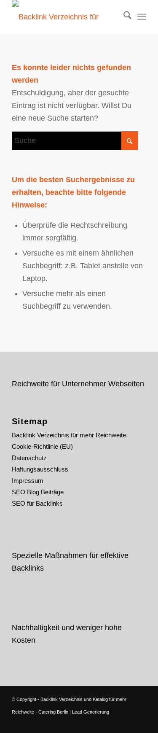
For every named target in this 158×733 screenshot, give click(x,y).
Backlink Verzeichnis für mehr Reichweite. (70, 435)
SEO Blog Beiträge (38, 492)
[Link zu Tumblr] (140, 722)
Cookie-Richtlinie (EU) (42, 446)
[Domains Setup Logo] (65, 17)
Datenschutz (29, 457)
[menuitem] (123, 17)
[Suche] (123, 17)
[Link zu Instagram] (127, 722)
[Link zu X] (102, 722)
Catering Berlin (53, 711)
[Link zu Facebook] (114, 722)
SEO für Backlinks (37, 503)
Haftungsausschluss (40, 469)
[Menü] (141, 17)
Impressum (27, 480)
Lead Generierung (90, 711)
